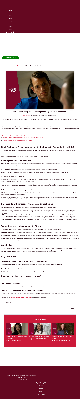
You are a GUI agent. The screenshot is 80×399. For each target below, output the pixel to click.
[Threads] (14, 32)
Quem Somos (41, 389)
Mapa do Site (41, 392)
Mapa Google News (41, 394)
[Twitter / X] (9, 32)
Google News (28, 297)
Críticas (10, 26)
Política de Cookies (41, 383)
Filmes (10, 15)
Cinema (10, 29)
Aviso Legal (41, 385)
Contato (41, 391)
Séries (10, 12)
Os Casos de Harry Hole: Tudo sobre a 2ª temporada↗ (13, 141)
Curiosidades (11, 23)
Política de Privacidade (41, 382)
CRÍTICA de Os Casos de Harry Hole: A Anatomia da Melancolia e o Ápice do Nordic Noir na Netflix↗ (22, 137)
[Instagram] (11, 32)
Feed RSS (41, 396)
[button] (10, 57)
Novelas (10, 18)
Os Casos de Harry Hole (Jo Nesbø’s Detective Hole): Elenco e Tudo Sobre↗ (17, 135)
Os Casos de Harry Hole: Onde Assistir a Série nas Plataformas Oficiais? (17, 140)
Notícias (10, 10)
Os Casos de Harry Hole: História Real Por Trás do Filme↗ (14, 138)
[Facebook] (6, 32)
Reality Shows (11, 21)
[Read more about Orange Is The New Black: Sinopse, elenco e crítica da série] (17, 329)
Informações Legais (41, 386)
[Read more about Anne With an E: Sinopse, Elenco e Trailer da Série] (63, 329)
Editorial (41, 388)
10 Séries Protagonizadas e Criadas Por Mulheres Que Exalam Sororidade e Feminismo (39, 338)
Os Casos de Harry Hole (17, 117)
